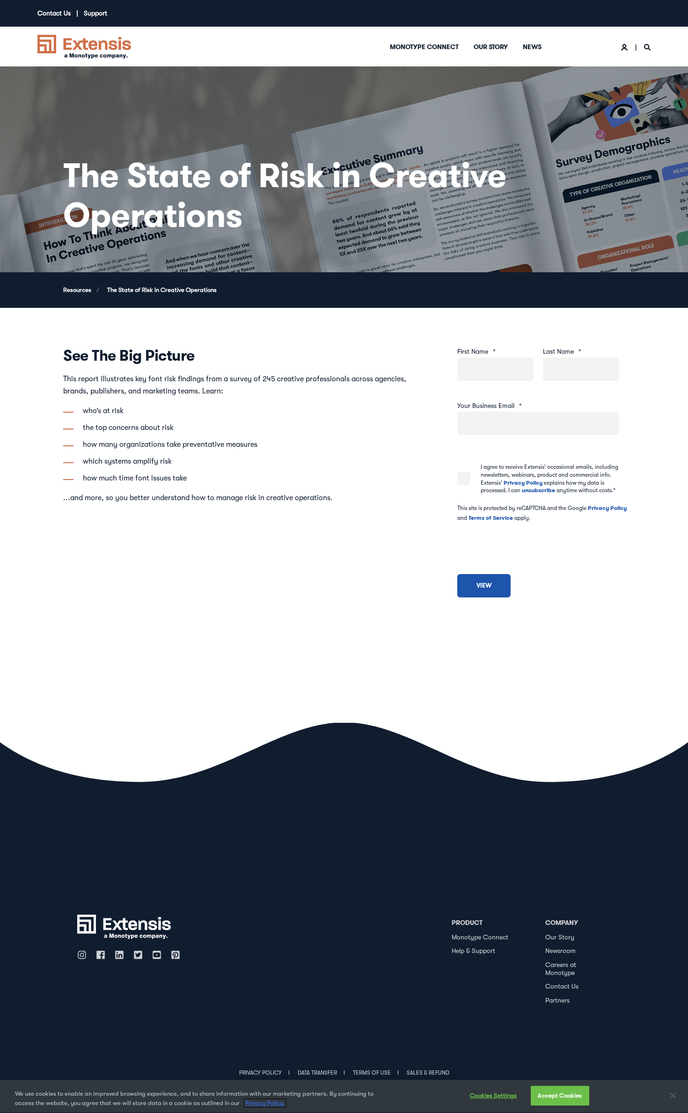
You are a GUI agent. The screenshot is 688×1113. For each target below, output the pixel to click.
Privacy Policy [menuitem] (260, 1072)
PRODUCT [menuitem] (467, 922)
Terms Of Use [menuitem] (372, 1072)
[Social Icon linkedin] (119, 955)
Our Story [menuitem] (491, 47)
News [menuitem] (532, 47)
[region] (344, 1096)
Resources (77, 289)
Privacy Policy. (265, 1102)
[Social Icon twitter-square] (138, 955)
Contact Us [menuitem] (54, 13)
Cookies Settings (493, 1095)
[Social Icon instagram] (84, 955)
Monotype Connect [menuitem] (424, 47)
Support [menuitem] (95, 13)
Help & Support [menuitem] (473, 950)
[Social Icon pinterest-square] (175, 955)
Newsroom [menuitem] (560, 950)
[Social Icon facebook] (100, 955)
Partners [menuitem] (557, 1000)
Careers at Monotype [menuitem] (560, 968)
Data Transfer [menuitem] (317, 1072)
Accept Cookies (560, 1095)
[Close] (673, 1095)
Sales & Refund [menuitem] (428, 1072)
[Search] (647, 47)
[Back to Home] (84, 46)
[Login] (625, 47)
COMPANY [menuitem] (561, 922)
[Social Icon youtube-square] (156, 955)
